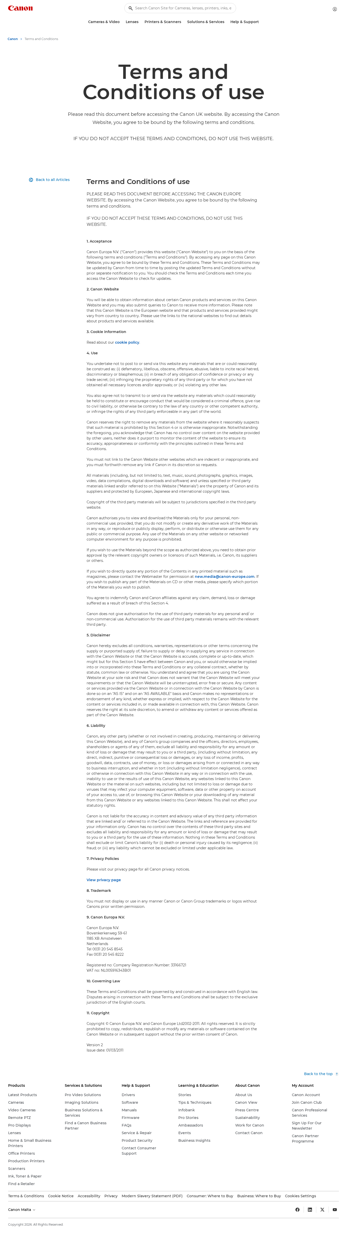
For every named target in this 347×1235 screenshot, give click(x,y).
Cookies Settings (300, 1196)
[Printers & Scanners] (183, 22)
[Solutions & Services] (226, 22)
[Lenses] (140, 22)
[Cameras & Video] (122, 22)
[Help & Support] (261, 22)
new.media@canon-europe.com (225, 576)
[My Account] (335, 9)
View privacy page (104, 880)
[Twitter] (322, 1210)
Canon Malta (20, 1209)
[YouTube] (335, 1210)
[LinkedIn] (310, 1210)
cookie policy (127, 342)
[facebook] (297, 1210)
